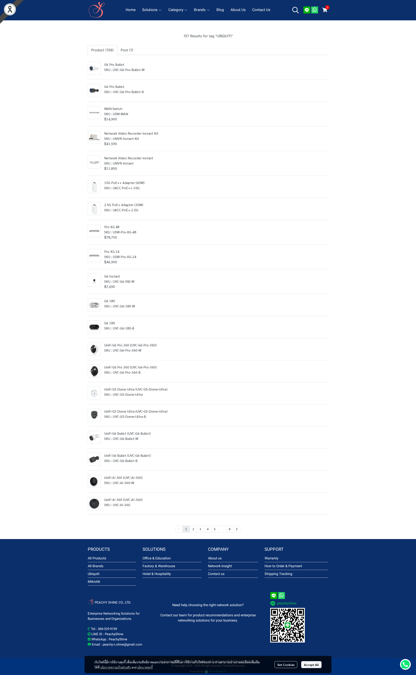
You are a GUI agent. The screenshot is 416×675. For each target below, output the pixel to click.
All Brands (95, 566)
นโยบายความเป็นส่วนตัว (115, 667)
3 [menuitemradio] (200, 529)
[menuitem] (236, 529)
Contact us (216, 574)
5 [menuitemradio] (215, 529)
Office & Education (157, 558)
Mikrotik (94, 582)
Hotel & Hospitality (157, 574)
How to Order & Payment (283, 566)
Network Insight (220, 566)
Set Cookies (285, 665)
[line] (306, 9)
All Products (97, 558)
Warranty (271, 558)
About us (215, 558)
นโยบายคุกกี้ (145, 667)
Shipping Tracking (278, 574)
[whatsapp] (314, 9)
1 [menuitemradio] (186, 529)
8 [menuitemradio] (230, 529)
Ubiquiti (93, 574)
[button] (295, 10)
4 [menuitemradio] (207, 529)
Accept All (311, 665)
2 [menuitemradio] (193, 529)
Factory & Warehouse (159, 566)
